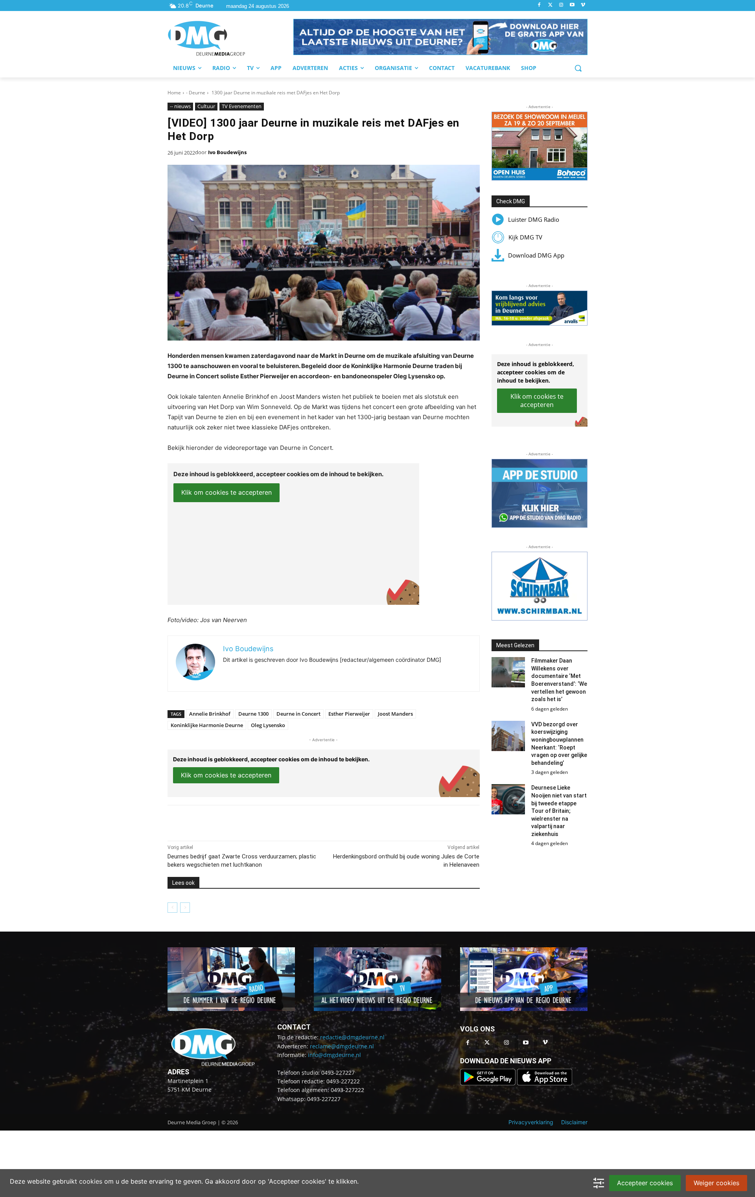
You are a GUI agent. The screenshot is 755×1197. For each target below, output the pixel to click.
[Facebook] (539, 5)
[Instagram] (561, 5)
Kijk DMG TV (525, 237)
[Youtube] (571, 5)
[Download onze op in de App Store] (544, 1083)
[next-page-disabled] (185, 907)
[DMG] (230, 38)
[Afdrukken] (276, 821)
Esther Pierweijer (349, 713)
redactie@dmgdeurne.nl (352, 1037)
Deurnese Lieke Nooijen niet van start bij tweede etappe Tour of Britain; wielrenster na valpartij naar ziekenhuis (559, 810)
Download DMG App (536, 255)
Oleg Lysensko (268, 725)
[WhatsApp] (258, 821)
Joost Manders (395, 713)
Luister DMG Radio (533, 219)
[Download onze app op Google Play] (488, 1083)
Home (174, 92)
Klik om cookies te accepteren (226, 492)
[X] (240, 821)
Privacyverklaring (530, 1122)
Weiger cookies (716, 1183)
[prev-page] (172, 907)
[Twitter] (550, 5)
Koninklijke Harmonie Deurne (207, 725)
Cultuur (206, 106)
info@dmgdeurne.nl (334, 1055)
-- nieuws (180, 106)
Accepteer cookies (645, 1183)
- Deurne (195, 92)
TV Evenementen (241, 106)
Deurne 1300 (253, 713)
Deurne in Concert (298, 713)
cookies (90, 1181)
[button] (440, 37)
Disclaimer (574, 1122)
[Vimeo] (582, 5)
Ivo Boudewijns (227, 152)
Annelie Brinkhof (209, 713)
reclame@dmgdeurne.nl (342, 1046)
